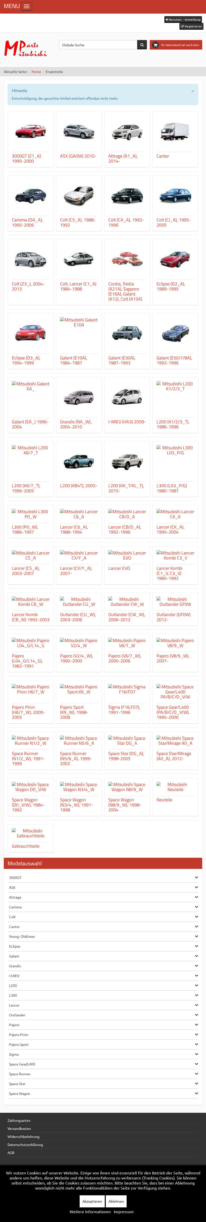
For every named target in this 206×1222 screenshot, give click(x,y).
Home (36, 71)
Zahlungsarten (19, 1120)
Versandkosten (19, 1128)
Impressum (124, 1211)
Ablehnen (116, 1201)
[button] (183, 19)
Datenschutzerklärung (25, 1144)
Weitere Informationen (90, 1211)
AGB (11, 1152)
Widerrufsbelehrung (23, 1136)
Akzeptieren (92, 1201)
